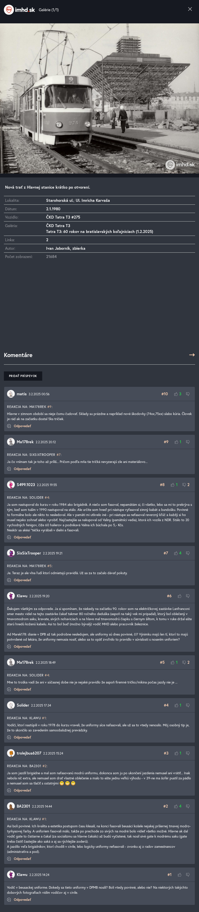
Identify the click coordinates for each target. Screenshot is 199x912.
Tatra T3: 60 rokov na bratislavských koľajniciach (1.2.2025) (99, 231)
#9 (49, 406)
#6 (169, 595)
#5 (49, 565)
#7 (59, 454)
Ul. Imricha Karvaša (93, 200)
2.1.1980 (53, 208)
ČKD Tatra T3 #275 (63, 217)
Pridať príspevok (23, 376)
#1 (44, 718)
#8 (162, 484)
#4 (47, 497)
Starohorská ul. (60, 200)
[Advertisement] (99, 307)
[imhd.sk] (19, 10)
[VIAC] (192, 355)
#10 (164, 393)
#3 (166, 752)
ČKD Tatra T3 (58, 225)
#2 (44, 766)
